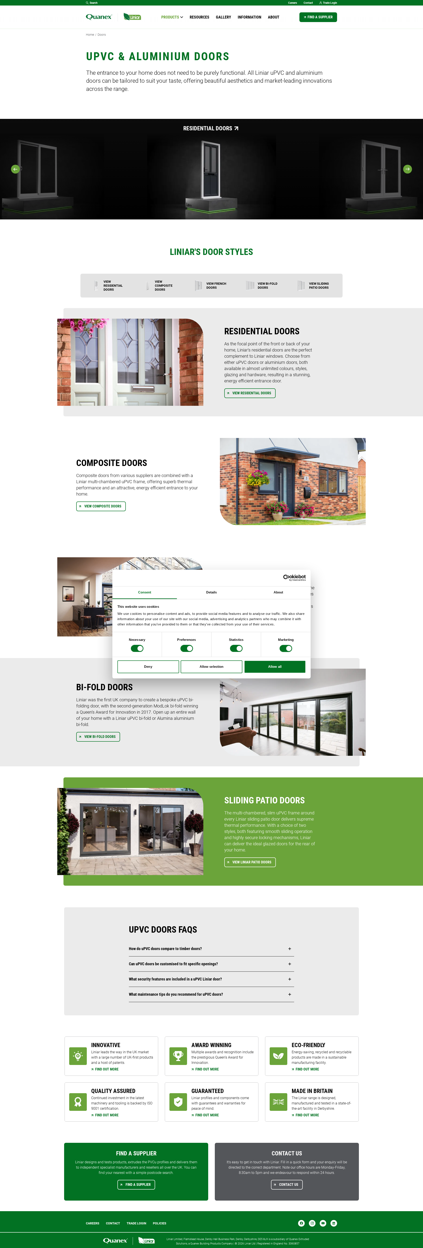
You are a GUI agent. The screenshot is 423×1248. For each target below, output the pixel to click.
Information (249, 17)
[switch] (186, 648)
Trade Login (330, 2)
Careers (292, 2)
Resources (199, 17)
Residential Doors (207, 128)
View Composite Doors (102, 506)
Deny (148, 667)
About (273, 17)
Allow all (275, 667)
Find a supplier (320, 17)
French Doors (379, 128)
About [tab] (278, 592)
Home (90, 34)
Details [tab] (211, 592)
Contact (308, 2)
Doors (102, 34)
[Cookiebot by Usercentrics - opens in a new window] (286, 577)
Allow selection (212, 667)
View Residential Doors (251, 393)
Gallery (223, 17)
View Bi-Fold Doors (100, 737)
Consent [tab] (144, 592)
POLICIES (159, 1223)
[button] (211, 948)
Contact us (288, 1185)
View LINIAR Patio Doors (251, 862)
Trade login (136, 1223)
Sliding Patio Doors (36, 128)
